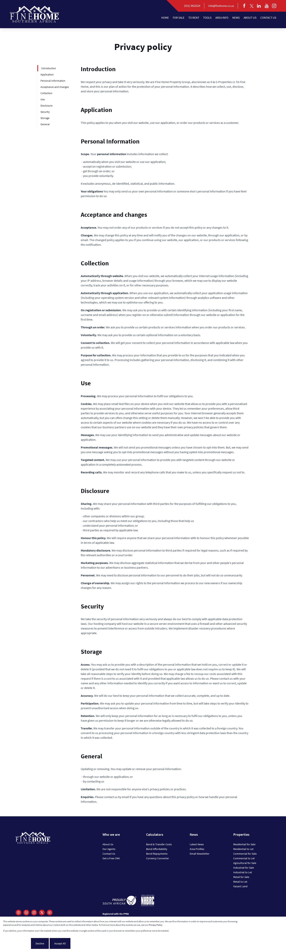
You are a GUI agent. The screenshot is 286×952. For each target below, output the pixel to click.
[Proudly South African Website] (119, 901)
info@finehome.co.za (221, 6)
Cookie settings (16, 943)
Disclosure (46, 105)
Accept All (60, 943)
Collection (46, 93)
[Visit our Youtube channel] (49, 912)
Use (42, 99)
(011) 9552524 (192, 6)
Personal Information (52, 80)
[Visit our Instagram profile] (34, 912)
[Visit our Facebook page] (18, 912)
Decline (40, 943)
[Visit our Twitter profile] (42, 912)
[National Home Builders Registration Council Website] (147, 901)
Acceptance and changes (54, 87)
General (45, 124)
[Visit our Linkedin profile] (26, 912)
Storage (44, 118)
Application (47, 74)
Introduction (48, 68)
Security (45, 112)
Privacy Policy (155, 924)
